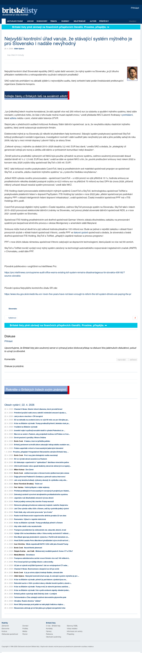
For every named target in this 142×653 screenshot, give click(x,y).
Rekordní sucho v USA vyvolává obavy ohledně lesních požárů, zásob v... (43, 583)
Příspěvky (104, 21)
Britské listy (21, 11)
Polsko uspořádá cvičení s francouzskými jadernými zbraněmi (38, 448)
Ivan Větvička (19, 544)
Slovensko (13, 308)
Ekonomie (5, 628)
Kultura (4, 631)
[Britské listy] (36, 95)
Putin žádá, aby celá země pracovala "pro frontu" (33, 512)
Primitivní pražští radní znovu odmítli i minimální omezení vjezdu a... (40, 412)
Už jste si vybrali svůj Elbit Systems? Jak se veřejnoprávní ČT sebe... (41, 565)
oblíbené (133, 359)
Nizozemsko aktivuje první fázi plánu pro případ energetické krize (39, 608)
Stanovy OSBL (72, 625)
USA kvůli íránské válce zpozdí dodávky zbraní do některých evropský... (42, 466)
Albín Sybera (19, 48)
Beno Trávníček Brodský (24, 483)
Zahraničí (5, 625)
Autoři (93, 21)
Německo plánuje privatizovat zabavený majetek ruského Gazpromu (41, 505)
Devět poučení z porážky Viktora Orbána (30, 437)
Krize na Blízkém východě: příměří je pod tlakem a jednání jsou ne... (40, 579)
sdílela (13, 118)
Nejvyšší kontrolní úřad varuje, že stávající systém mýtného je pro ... (52, 576)
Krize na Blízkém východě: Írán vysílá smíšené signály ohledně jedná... (42, 590)
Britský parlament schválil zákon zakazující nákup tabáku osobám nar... (42, 444)
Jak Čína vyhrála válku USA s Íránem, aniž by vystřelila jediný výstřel (41, 508)
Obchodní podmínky (53, 637)
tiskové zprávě (81, 232)
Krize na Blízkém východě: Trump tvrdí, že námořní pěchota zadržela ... (42, 586)
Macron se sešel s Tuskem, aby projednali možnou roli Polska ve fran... (42, 434)
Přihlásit (134, 7)
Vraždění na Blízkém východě (25, 427)
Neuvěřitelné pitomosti (33, 547)
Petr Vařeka (18, 487)
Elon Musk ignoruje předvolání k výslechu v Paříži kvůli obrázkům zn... (41, 537)
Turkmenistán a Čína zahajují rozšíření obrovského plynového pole (40, 597)
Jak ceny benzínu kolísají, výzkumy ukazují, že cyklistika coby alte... (40, 480)
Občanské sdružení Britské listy (28, 646)
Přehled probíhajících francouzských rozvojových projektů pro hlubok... (42, 490)
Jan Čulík (30, 551)
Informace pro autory (74, 631)
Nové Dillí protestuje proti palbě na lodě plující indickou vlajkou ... (39, 604)
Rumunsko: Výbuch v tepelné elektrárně (30, 519)
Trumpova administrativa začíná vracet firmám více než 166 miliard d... (42, 558)
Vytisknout (12, 318)
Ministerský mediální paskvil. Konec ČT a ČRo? (54, 551)
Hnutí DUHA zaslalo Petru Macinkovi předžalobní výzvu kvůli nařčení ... (42, 540)
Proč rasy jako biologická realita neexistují (41, 455)
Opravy (48, 631)
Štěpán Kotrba (20, 551)
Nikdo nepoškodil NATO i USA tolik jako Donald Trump (47, 544)
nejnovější (122, 359)
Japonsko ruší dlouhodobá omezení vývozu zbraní (33, 498)
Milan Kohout (19, 469)
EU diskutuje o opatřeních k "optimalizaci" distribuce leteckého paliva (41, 462)
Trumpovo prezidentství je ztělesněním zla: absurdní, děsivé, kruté (40, 530)
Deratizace (30, 554)
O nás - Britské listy (53, 625)
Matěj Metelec (19, 554)
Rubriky (65, 21)
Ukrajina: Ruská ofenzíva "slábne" (27, 601)
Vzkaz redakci (72, 628)
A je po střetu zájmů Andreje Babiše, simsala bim (43, 572)
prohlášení (127, 114)
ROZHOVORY (42, 21)
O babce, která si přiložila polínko (37, 441)
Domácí (25, 625)
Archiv (30, 21)
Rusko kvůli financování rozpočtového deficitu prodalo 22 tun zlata (40, 515)
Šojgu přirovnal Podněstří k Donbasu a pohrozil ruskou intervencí (39, 476)
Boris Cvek (18, 441)
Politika (25, 628)
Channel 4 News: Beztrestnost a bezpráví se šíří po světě (36, 569)
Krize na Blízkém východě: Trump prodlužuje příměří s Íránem (38, 522)
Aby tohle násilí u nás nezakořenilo (27, 526)
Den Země (30, 469)
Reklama (49, 634)
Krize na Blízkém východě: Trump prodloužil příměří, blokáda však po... (42, 423)
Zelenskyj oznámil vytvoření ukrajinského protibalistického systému (41, 494)
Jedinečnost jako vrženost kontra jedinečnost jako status (46, 473)
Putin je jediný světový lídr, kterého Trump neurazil (34, 501)
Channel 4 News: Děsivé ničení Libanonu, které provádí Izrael (38, 409)
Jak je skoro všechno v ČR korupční (28, 416)
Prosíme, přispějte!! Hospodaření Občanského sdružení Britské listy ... (41, 451)
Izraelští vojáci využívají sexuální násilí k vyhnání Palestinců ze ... (39, 430)
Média (24, 631)
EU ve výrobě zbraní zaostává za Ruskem (30, 459)
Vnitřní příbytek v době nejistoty (37, 487)
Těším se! (39, 483)
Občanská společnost (10, 634)
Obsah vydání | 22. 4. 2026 (19, 404)
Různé (24, 634)
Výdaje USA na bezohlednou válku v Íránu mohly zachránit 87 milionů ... (42, 533)
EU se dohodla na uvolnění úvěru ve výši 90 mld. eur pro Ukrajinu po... (41, 419)
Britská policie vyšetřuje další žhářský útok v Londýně (35, 593)
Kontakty (49, 628)
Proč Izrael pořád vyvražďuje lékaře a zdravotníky (33, 561)
